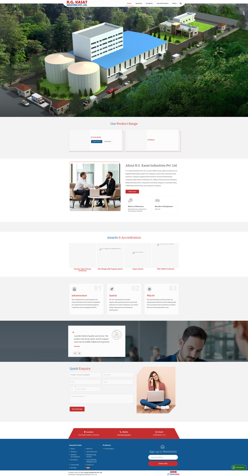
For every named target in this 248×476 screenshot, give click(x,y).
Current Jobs (75, 465)
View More (107, 141)
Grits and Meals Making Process (91, 461)
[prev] (75, 353)
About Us (139, 3)
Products (149, 3)
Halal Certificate (110, 269)
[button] (124, 435)
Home (129, 3)
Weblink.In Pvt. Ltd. (91, 474)
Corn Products (109, 449)
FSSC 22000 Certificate (82, 269)
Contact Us (90, 465)
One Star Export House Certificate (138, 270)
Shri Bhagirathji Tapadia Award (165, 269)
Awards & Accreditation (75, 456)
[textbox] (85, 374)
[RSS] (88, 467)
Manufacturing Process (91, 456)
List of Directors (162, 3)
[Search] (180, 3)
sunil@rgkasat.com (159, 435)
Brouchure (74, 460)
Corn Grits (96, 137)
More (174, 3)
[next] (79, 353)
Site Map (73, 468)
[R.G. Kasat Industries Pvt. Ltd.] (77, 3)
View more (132, 191)
